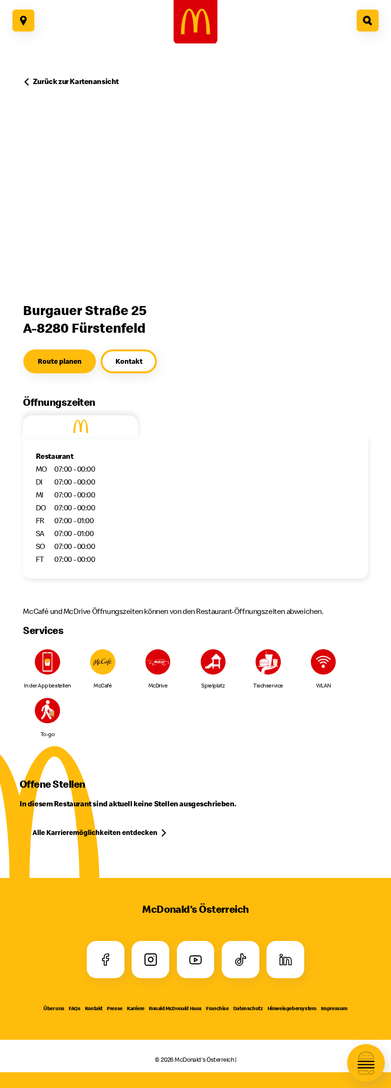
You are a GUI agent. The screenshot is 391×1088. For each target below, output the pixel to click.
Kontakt (94, 1008)
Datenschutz (248, 1008)
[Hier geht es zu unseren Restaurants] (23, 21)
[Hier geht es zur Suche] (368, 21)
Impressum (334, 1008)
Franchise (217, 1008)
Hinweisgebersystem (292, 1008)
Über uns (53, 1008)
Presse (115, 1008)
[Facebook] (105, 960)
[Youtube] (195, 960)
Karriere (135, 1008)
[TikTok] (240, 960)
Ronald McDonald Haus (175, 1008)
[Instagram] (151, 960)
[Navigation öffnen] (366, 1063)
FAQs (74, 1008)
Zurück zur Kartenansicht (76, 81)
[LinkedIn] (286, 960)
